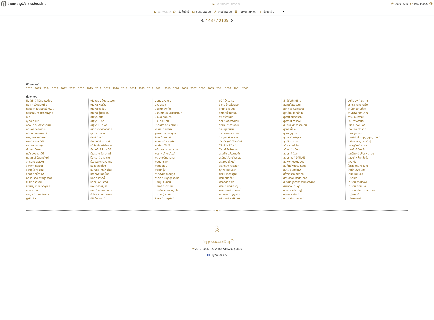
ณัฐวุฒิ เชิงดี (97, 121)
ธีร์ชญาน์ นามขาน (100, 157)
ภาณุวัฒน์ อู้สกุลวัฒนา (167, 178)
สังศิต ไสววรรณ (292, 104)
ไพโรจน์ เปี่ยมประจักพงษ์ (361, 190)
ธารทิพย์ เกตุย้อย (100, 174)
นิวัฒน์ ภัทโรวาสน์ (100, 182)
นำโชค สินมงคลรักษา (102, 194)
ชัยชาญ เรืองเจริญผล (38, 186)
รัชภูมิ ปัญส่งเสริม (229, 104)
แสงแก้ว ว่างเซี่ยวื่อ (358, 157)
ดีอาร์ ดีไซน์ (96, 137)
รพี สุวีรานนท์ (226, 117)
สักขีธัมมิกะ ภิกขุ (292, 100)
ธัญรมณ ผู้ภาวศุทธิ (101, 153)
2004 (219, 88)
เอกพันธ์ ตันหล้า (356, 149)
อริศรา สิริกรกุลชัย (358, 104)
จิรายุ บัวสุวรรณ (35, 170)
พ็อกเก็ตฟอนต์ (163, 137)
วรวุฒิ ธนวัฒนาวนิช (230, 153)
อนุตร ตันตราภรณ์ (293, 198)
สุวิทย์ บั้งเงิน (290, 129)
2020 (81, 88)
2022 (64, 88)
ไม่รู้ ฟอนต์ (353, 194)
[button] (181, 11)
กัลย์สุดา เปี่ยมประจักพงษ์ (40, 109)
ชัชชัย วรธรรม (34, 182)
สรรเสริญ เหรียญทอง (295, 178)
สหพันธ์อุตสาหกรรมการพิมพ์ (299, 182)
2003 (228, 88)
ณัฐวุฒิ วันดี (97, 117)
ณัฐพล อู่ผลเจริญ (100, 113)
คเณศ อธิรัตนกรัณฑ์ (37, 157)
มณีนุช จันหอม (163, 182)
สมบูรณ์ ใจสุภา (291, 153)
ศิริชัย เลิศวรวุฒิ (227, 174)
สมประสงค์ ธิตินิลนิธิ (294, 157)
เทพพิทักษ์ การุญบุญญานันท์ (364, 137)
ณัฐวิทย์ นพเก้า (98, 125)
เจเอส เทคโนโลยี (357, 125)
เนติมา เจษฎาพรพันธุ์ (359, 141)
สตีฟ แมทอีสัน (291, 145)
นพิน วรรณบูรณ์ (99, 186)
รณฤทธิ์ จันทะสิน (228, 113)
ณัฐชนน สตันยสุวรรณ (102, 100)
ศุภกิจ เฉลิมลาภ (227, 170)
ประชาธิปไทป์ (162, 121)
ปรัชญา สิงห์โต (163, 109)
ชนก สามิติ (32, 190)
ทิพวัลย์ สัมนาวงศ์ (100, 141)
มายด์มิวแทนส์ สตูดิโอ (167, 190)
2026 (29, 88)
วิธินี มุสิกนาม (226, 129)
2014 (133, 88)
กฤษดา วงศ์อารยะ (36, 129)
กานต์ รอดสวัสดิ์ (35, 141)
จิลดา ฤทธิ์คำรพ (35, 174)
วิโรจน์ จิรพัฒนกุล (229, 149)
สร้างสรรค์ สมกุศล (293, 174)
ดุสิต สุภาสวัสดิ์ (98, 133)
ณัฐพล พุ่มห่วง (98, 104)
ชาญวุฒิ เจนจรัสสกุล (37, 194)
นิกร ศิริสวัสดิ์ (97, 178)
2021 (72, 88)
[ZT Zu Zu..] (231, 20)
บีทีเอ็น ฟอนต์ (97, 198)
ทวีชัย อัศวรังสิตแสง (101, 145)
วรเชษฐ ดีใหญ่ (227, 161)
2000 (245, 88)
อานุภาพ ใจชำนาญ (358, 113)
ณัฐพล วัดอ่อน (98, 109)
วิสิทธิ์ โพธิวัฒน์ (227, 145)
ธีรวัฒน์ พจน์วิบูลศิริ (101, 161)
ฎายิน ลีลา (31, 198)
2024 (46, 88)
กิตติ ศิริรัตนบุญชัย (36, 104)
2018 (98, 88)
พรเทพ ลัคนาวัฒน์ (165, 153)
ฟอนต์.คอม (161, 166)
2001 (237, 88)
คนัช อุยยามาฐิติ (35, 153)
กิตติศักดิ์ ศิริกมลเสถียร (39, 100)
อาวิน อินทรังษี (356, 117)
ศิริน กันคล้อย (226, 178)
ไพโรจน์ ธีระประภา (357, 182)
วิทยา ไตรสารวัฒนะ (229, 125)
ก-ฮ (28, 117)
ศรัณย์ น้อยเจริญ (228, 186)
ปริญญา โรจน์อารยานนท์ (168, 113)
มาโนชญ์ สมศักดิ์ (164, 194)
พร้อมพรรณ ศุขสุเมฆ (166, 149)
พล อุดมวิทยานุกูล (165, 157)
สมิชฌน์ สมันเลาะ (292, 149)
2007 (193, 88)
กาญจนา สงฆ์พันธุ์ (36, 137)
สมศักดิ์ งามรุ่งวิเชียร (294, 166)
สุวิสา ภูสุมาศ (290, 133)
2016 (116, 88)
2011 (159, 88)
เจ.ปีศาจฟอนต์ (356, 121)
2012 (150, 88)
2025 (38, 88)
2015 (124, 88)
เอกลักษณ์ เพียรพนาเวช (361, 153)
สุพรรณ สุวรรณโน (293, 121)
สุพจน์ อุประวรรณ (293, 117)
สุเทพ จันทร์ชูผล (292, 137)
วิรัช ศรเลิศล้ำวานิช (229, 133)
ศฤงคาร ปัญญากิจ (229, 194)
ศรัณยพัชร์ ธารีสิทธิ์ (230, 190)
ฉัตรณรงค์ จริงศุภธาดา (39, 178)
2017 (107, 88)
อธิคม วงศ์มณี (291, 194)
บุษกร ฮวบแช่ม (163, 100)
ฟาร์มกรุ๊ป (160, 170)
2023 (55, 88)
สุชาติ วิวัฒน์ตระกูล (293, 109)
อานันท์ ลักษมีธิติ (357, 109)
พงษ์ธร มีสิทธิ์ (162, 145)
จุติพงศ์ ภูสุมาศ (34, 166)
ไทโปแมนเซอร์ (355, 174)
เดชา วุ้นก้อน (355, 133)
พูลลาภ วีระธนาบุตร (165, 133)
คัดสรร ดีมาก (33, 149)
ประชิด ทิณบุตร (163, 117)
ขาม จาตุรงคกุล (34, 145)
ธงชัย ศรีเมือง (98, 166)
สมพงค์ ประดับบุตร (293, 161)
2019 (90, 88)
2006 (202, 88)
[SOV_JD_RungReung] (203, 20)
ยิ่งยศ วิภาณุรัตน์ (164, 198)
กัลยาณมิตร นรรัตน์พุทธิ (39, 113)
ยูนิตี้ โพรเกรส (226, 100)
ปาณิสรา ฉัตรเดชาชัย (166, 125)
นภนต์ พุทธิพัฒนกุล (101, 190)
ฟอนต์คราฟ (161, 161)
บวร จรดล (160, 104)
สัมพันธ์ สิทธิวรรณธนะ (295, 125)
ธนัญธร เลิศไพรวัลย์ (101, 170)
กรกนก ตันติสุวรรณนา (38, 125)
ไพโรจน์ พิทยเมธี (357, 186)
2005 (211, 88)
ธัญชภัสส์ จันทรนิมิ (100, 149)
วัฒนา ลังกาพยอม (229, 121)
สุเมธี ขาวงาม (290, 141)
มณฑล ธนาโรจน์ (164, 186)
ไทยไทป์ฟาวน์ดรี (356, 170)
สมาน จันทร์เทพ (292, 170)
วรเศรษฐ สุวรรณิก (229, 166)
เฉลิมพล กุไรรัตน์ (357, 129)
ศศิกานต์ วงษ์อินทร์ (229, 198)
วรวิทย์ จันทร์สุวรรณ (230, 157)
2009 (176, 88)
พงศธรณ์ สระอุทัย (165, 141)
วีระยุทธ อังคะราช (228, 137)
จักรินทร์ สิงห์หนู (35, 161)
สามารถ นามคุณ (292, 186)
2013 (142, 88)
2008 (185, 88)
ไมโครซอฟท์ (354, 198)
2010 (167, 88)
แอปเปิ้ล (352, 161)
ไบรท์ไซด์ (352, 178)
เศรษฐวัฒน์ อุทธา (357, 145)
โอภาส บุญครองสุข (358, 166)
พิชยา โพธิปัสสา (163, 129)
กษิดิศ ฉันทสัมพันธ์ (36, 133)
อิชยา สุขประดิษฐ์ (292, 190)
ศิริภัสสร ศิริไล (226, 182)
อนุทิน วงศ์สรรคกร (358, 100)
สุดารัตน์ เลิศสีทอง (293, 113)
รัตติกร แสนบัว (227, 109)
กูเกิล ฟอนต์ (32, 121)
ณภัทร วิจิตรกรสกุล (101, 129)
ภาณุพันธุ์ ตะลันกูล (165, 174)
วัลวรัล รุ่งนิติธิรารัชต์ (230, 141)
